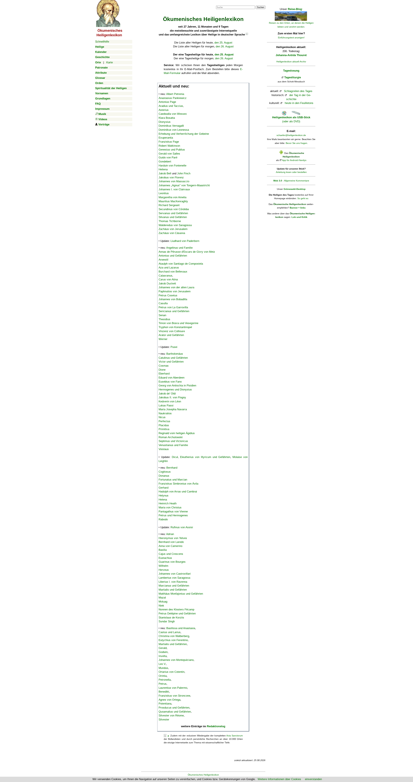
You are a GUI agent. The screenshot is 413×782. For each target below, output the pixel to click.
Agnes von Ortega (169, 699)
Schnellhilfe (102, 41)
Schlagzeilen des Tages (298, 91)
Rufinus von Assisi (182, 527)
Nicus (162, 417)
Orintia (163, 675)
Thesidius (164, 319)
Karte (109, 62)
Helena (163, 499)
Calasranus (165, 275)
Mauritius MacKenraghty (173, 201)
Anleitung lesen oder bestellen (291, 172)
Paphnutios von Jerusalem (175, 291)
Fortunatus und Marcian (173, 479)
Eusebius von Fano (170, 381)
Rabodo (163, 519)
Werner (163, 339)
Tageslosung (291, 70)
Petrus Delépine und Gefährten (177, 613)
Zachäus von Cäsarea (172, 233)
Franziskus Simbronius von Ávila (178, 483)
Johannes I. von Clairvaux (174, 189)
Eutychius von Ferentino (173, 640)
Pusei (174, 347)
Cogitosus (165, 471)
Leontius (164, 193)
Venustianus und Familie (173, 445)
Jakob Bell (165, 173)
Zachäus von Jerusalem (173, 229)
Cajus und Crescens (171, 553)
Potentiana (165, 703)
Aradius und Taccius (171, 105)
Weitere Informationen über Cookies (279, 779)
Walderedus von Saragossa (175, 225)
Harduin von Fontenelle (172, 165)
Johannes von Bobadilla (173, 299)
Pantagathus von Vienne (173, 511)
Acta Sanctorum (234, 735)
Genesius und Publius (172, 149)
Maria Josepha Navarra (173, 409)
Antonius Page (167, 101)
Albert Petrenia (175, 94)
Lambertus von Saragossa (174, 577)
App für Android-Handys (294, 160)
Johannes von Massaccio (174, 181)
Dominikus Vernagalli (171, 125)
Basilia (163, 549)
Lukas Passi (166, 405)
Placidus (164, 425)
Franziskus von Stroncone (174, 695)
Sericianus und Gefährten (174, 311)
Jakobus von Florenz (171, 177)
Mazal (162, 597)
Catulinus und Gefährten (173, 357)
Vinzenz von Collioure (172, 331)
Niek (161, 605)
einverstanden (313, 779)
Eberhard (164, 373)
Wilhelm (163, 565)
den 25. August (223, 42)
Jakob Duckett (167, 283)
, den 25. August (223, 54)
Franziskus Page (169, 141)
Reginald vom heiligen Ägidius (177, 433)
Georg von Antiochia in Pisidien (177, 385)
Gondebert (165, 161)
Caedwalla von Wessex (173, 113)
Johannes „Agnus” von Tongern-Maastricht (184, 185)
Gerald (163, 648)
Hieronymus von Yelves (173, 538)
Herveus (164, 569)
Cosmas (164, 365)
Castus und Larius (170, 632)
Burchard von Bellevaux (173, 271)
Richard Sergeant (169, 205)
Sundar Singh (167, 621)
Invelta (163, 656)
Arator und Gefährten (171, 335)
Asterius (164, 110)
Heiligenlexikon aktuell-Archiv (291, 61)
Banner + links (298, 207)
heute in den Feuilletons (299, 103)
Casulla (163, 303)
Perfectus (164, 421)
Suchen (260, 7)
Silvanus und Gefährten (173, 217)
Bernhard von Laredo (171, 542)
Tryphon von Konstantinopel (175, 327)
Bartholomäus (174, 353)
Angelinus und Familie (179, 247)
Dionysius (165, 121)
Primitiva (164, 429)
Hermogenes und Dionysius (175, 389)
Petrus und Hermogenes (173, 515)
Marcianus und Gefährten (174, 585)
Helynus (163, 495)
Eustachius (165, 557)
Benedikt (164, 691)
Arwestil (163, 259)
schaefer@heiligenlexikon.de (291, 135)
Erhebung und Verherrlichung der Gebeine (184, 133)
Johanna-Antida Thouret (291, 55)
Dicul (175, 457)
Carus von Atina (168, 279)
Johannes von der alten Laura (176, 287)
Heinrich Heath (167, 503)
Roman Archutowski (171, 437)
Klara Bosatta (167, 117)
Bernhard (171, 467)
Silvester (164, 719)
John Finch (183, 173)
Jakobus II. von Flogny (172, 397)
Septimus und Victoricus (173, 441)
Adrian (170, 534)
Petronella (165, 679)
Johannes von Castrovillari (175, 573)
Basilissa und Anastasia (180, 628)
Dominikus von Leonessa (174, 129)
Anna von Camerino (170, 546)
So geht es (302, 198)
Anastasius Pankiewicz (172, 98)
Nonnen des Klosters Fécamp (176, 609)
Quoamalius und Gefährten (175, 711)
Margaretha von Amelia (172, 197)
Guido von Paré (168, 157)
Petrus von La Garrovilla (173, 307)
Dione (162, 369)
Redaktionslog (216, 726)
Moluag (163, 601)
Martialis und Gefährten (173, 589)
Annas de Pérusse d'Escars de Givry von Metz (187, 251)
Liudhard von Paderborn (185, 241)
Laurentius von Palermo (173, 687)
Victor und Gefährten (171, 361)
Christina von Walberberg (174, 636)
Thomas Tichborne (170, 221)
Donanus (164, 475)
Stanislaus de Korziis (171, 617)
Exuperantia (166, 137)
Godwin (163, 652)
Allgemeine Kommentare (296, 180)
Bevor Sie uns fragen (296, 143)
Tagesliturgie (292, 77)
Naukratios (165, 413)
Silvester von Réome (171, 715)
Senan (162, 315)
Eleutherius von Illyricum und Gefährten (205, 457)
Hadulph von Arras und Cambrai (178, 491)
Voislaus (164, 449)
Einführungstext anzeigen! (291, 37)
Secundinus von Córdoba (174, 209)
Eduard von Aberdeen (171, 377)
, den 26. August (223, 58)
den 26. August (225, 46)
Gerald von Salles (169, 153)
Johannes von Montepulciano (176, 659)
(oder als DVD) (291, 119)
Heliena (163, 169)
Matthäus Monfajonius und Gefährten (181, 593)
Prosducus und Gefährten (174, 707)
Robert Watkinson (169, 145)
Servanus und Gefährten (173, 213)
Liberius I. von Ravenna (173, 581)
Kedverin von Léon (170, 401)
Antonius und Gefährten (173, 255)
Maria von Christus (170, 507)
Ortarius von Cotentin (171, 671)
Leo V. (162, 663)
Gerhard (163, 487)
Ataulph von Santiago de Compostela (181, 263)
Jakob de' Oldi (167, 393)
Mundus (163, 668)
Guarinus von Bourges (172, 561)
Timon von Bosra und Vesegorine (178, 323)
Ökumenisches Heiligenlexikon (203, 774)
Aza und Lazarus (169, 267)
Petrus (162, 683)
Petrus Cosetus (168, 295)
